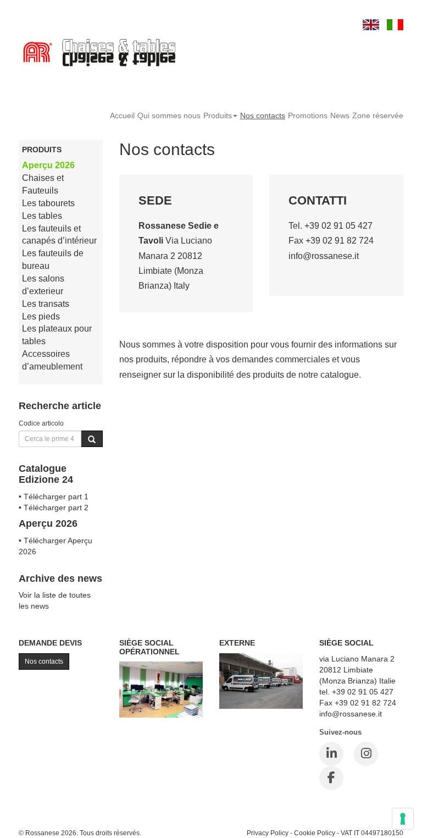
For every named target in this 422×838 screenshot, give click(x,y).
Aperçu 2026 (48, 165)
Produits (217, 115)
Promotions (307, 115)
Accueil (122, 115)
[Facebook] (331, 778)
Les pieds (41, 316)
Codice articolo (41, 423)
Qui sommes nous (169, 115)
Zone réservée (377, 115)
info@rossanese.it (323, 256)
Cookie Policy (314, 832)
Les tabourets (48, 203)
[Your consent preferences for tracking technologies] (402, 818)
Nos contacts (262, 115)
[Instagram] (366, 754)
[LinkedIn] (331, 754)
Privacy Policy (267, 832)
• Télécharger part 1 (53, 496)
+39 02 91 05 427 (338, 225)
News (339, 115)
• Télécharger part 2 (53, 507)
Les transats (45, 303)
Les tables (42, 215)
